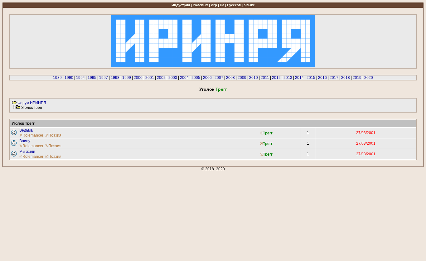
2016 (322, 77)
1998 (115, 77)
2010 (253, 77)
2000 (138, 77)
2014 (299, 77)
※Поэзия (53, 135)
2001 (149, 77)
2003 (172, 77)
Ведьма (26, 130)
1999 (126, 77)
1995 (92, 77)
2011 (265, 77)
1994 (80, 77)
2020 (368, 77)
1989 (57, 77)
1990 (69, 77)
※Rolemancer (31, 135)
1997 (103, 77)
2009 (242, 77)
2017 (334, 77)
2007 (219, 77)
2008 (230, 77)
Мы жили (27, 151)
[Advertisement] (189, 215)
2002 (161, 77)
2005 (195, 77)
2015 (311, 77)
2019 (357, 77)
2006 (207, 77)
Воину (24, 141)
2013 (287, 77)
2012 (276, 77)
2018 (345, 77)
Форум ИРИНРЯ (31, 103)
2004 (184, 77)
